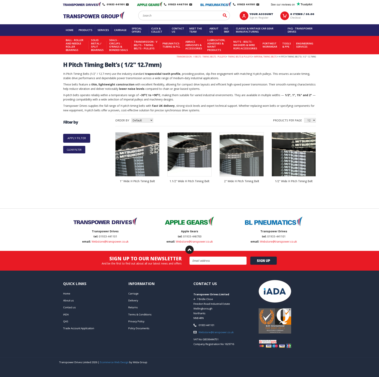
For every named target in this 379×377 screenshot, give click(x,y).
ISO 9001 (226, 30)
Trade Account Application (78, 328)
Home (69, 30)
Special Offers (137, 30)
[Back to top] (189, 250)
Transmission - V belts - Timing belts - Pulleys (145, 45)
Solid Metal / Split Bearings (97, 45)
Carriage (120, 30)
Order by (122, 120)
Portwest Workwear (270, 45)
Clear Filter (74, 149)
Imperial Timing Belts (265, 56)
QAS (65, 321)
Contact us (178, 30)
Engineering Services (304, 45)
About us (214, 30)
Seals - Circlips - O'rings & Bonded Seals (118, 45)
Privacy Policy (136, 321)
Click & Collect (156, 30)
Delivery (133, 300)
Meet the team (195, 30)
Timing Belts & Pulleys (240, 56)
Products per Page (287, 120)
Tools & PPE (286, 45)
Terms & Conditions (140, 314)
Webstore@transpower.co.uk (110, 241)
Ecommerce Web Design (114, 362)
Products (85, 30)
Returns (133, 307)
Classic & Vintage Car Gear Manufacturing (254, 30)
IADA (66, 314)
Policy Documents (138, 328)
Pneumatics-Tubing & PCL (171, 45)
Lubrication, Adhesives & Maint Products (216, 45)
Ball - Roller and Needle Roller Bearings (74, 45)
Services (103, 30)
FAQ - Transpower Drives (300, 30)
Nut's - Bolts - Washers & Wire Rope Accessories (245, 45)
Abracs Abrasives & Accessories (193, 45)
